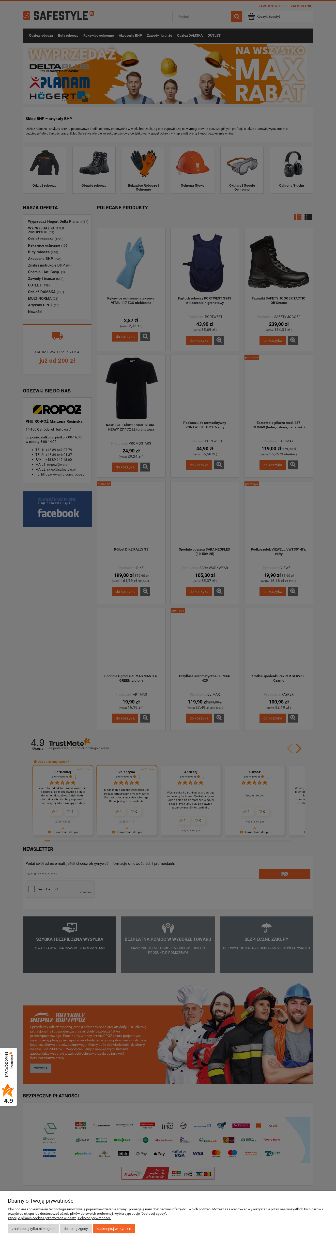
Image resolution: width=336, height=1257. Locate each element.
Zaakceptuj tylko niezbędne (33, 1229)
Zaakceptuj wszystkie (113, 1229)
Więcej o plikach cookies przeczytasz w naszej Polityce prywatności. (59, 1218)
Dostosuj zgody (76, 1229)
